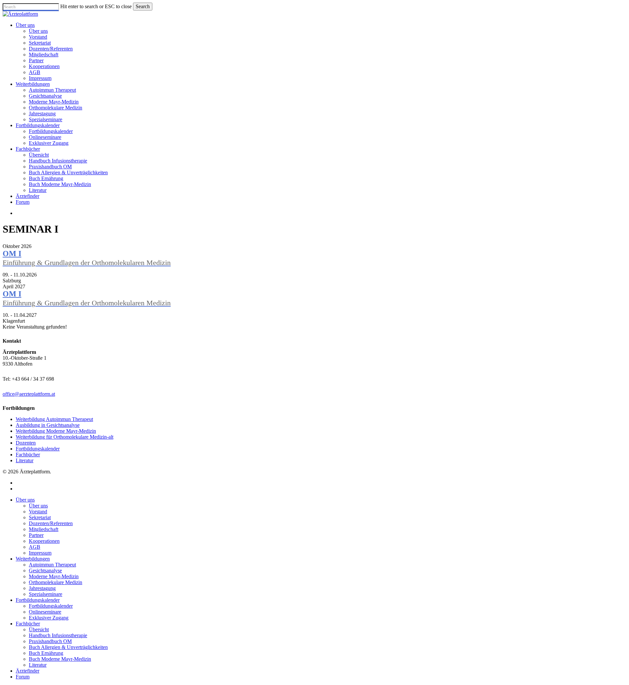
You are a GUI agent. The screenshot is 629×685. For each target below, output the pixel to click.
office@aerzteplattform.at (29, 394)
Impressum (40, 553)
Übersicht (39, 629)
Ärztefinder (27, 671)
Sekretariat (40, 517)
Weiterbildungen (33, 558)
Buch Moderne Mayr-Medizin (60, 659)
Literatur (24, 460)
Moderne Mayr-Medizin (54, 576)
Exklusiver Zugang (48, 617)
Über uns (25, 500)
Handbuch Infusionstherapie (58, 635)
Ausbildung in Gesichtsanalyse (48, 425)
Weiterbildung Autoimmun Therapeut (54, 419)
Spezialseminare (45, 594)
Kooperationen (44, 541)
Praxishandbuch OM (50, 641)
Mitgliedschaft (43, 529)
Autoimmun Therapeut (52, 564)
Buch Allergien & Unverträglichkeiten (68, 647)
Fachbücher (28, 454)
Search (143, 6)
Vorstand (38, 511)
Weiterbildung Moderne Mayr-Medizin (56, 431)
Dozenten (26, 443)
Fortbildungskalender (38, 448)
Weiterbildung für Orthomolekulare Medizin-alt (64, 437)
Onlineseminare (45, 612)
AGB (34, 547)
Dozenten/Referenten (51, 523)
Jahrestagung (42, 588)
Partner (36, 535)
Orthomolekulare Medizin (55, 582)
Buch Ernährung (46, 653)
